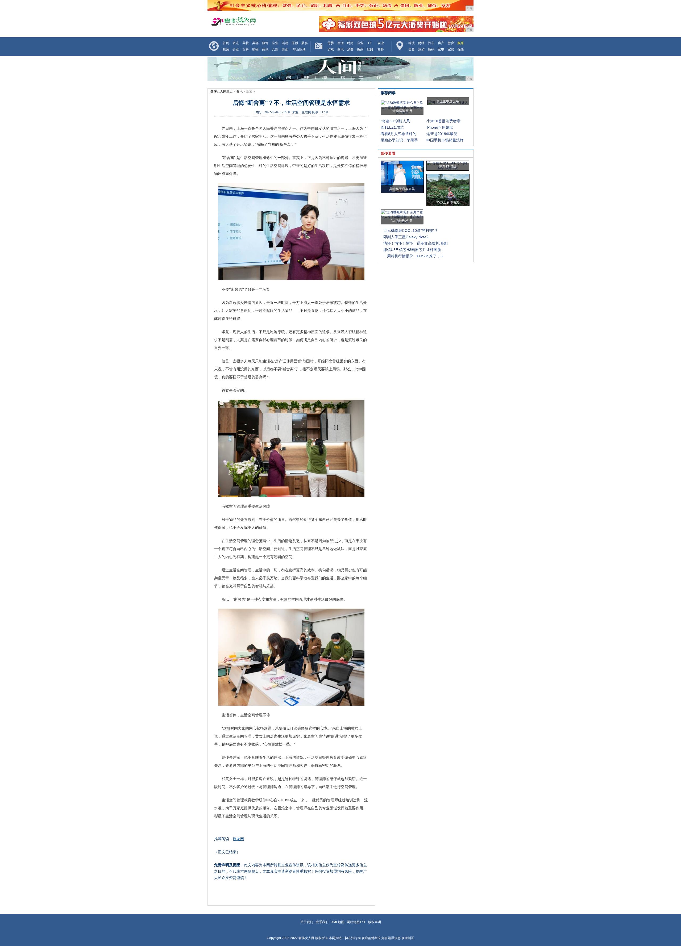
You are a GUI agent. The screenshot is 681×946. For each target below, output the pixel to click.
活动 (285, 43)
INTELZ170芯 (392, 127)
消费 (350, 49)
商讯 (265, 49)
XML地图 (337, 922)
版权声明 (374, 922)
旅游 (421, 49)
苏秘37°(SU (447, 167)
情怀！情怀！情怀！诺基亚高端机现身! (415, 243)
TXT (363, 922)
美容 (255, 43)
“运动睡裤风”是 (402, 111)
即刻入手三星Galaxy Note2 (406, 237)
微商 (360, 49)
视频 (226, 49)
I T (370, 43)
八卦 (275, 49)
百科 (245, 49)
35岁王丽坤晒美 (447, 202)
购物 (255, 49)
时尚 (350, 43)
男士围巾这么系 (448, 101)
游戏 (330, 49)
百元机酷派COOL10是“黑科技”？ (410, 230)
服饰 (265, 43)
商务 (380, 49)
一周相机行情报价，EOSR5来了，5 (413, 256)
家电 (441, 49)
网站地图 (353, 922)
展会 (304, 43)
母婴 (330, 43)
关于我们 (306, 922)
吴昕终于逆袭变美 (402, 189)
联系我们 (322, 922)
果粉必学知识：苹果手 (399, 140)
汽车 (431, 43)
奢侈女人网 (306, 938)
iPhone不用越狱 (439, 127)
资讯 (235, 43)
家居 (451, 49)
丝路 (370, 49)
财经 (421, 43)
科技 (411, 43)
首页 (226, 43)
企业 (275, 43)
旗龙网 (238, 839)
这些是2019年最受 (441, 134)
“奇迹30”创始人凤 (395, 121)
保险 (461, 49)
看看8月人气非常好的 (398, 134)
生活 (340, 43)
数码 (431, 49)
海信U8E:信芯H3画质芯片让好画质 (412, 250)
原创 (295, 43)
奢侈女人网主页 (221, 91)
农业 (380, 43)
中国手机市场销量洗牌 (445, 140)
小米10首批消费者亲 (443, 121)
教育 (451, 43)
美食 (285, 49)
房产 (441, 43)
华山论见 (299, 49)
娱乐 (461, 43)
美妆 (245, 43)
